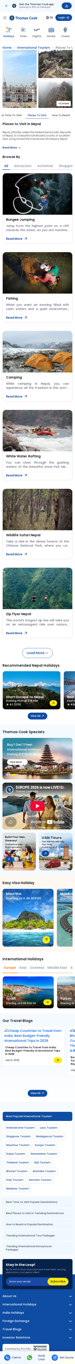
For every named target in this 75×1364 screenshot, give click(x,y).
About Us (9, 1296)
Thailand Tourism (17, 1162)
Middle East (57, 967)
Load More (35, 653)
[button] (7, 775)
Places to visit (37, 115)
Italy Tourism (14, 1180)
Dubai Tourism (15, 1154)
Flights (36, 36)
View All (35, 716)
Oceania (37, 967)
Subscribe (57, 1281)
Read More (14, 239)
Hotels (51, 36)
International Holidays (19, 1304)
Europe (10, 967)
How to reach (61, 115)
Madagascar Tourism (49, 1136)
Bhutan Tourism (16, 1171)
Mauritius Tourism (18, 1145)
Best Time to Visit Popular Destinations (31, 1202)
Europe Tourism (45, 1145)
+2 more (63, 103)
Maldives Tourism (17, 1188)
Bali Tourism (42, 1162)
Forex (23, 36)
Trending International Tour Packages (30, 1235)
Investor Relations (16, 1338)
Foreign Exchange (15, 1321)
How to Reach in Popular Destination (29, 1224)
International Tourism (20, 1127)
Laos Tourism (48, 1127)
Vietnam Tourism (40, 1180)
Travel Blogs (11, 1329)
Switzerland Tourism (44, 1154)
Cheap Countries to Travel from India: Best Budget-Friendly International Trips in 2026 (32, 1051)
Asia (22, 967)
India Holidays (13, 1313)
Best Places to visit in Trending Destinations (35, 1213)
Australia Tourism (44, 1171)
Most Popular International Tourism (29, 1116)
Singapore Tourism (18, 1136)
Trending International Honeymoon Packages (29, 1248)
